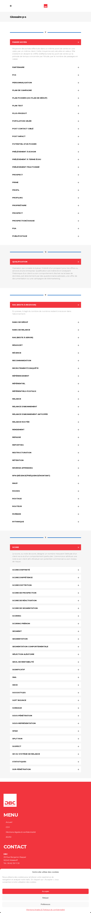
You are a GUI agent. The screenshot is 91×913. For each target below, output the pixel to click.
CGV (8, 827)
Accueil (9, 822)
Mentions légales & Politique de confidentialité (45, 910)
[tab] (45, 42)
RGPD (8, 837)
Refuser (45, 898)
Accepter (45, 891)
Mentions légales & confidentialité (21, 832)
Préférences (45, 904)
